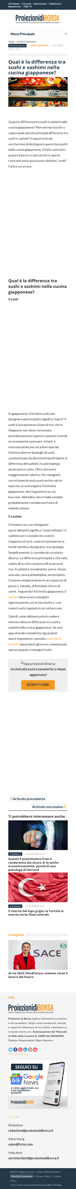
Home (11, 41)
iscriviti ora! (38, 685)
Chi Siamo (13, 3)
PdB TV (28, 6)
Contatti (26, 3)
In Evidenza (15, 854)
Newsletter (14, 6)
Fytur (58, 1184)
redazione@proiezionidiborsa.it (30, 1130)
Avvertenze (40, 3)
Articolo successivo (47, 806)
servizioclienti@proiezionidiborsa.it (33, 1158)
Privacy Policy (43, 1176)
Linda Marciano (39, 45)
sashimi (13, 597)
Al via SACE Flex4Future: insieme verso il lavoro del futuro (38, 975)
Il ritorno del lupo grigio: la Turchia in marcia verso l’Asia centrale (36, 912)
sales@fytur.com (20, 1144)
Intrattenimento (26, 41)
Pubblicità (54, 3)
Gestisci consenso (21, 1176)
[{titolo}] (38, 25)
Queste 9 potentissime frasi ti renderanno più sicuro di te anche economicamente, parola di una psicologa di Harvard (33, 864)
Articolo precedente (29, 798)
